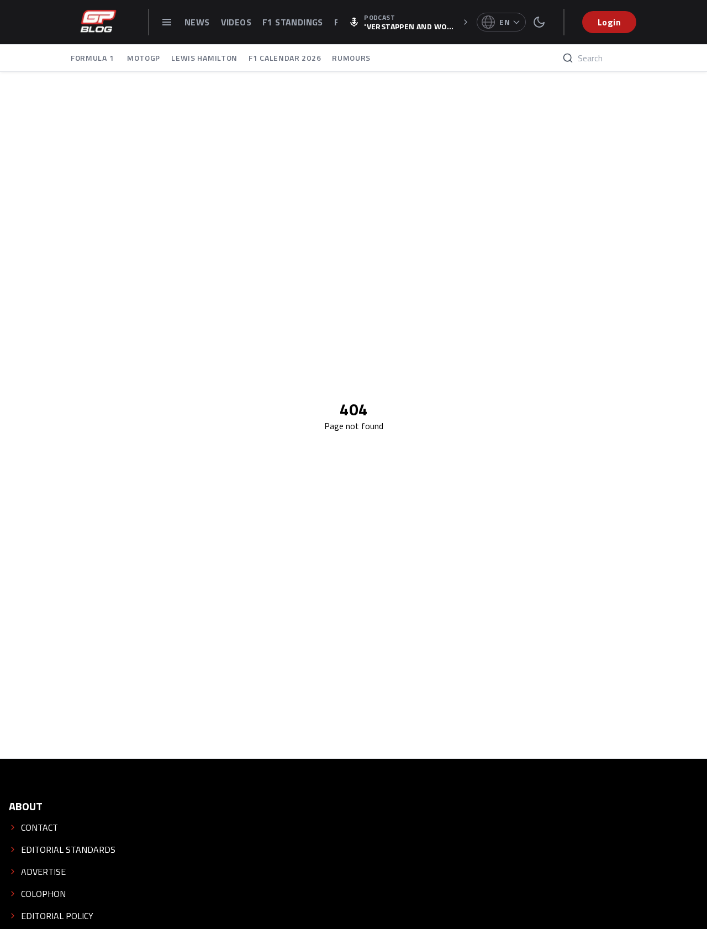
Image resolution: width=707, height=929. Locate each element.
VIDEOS (236, 22)
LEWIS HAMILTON (204, 58)
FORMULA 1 (93, 58)
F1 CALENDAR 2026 (285, 58)
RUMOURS (351, 58)
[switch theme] (539, 22)
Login (609, 22)
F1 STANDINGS (292, 22)
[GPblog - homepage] (98, 22)
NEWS (197, 22)
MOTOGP (143, 58)
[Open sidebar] (166, 22)
